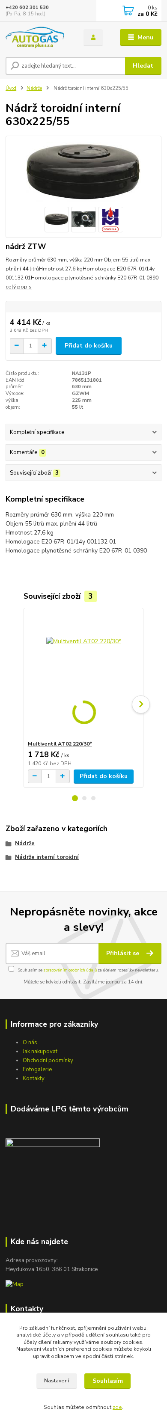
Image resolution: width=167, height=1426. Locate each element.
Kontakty (34, 1078)
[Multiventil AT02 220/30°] (84, 674)
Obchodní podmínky (48, 1060)
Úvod (11, 88)
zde (117, 1407)
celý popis (19, 286)
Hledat (143, 66)
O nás (30, 1042)
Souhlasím (107, 1381)
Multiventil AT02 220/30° (60, 743)
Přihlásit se (123, 953)
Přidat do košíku (89, 346)
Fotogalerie (37, 1069)
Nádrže (34, 88)
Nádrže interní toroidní (47, 857)
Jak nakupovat (40, 1051)
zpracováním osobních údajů (70, 970)
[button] (75, 798)
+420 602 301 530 (27, 7)
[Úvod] (38, 38)
